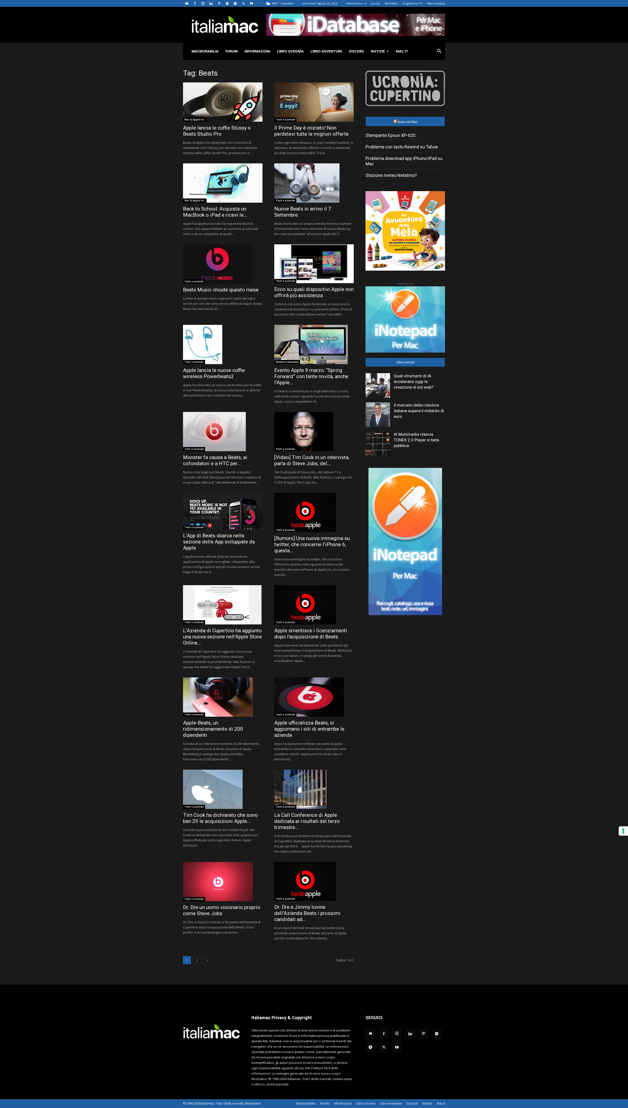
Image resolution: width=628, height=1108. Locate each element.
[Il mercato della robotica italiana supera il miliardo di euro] (378, 414)
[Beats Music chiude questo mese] (222, 264)
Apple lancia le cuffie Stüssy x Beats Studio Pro (216, 131)
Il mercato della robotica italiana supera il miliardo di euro (419, 411)
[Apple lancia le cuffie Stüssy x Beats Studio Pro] (222, 102)
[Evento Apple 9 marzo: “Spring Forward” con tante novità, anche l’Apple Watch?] (314, 344)
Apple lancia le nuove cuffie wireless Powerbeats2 (214, 373)
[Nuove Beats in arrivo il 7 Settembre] (314, 183)
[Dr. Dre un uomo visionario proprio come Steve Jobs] (222, 881)
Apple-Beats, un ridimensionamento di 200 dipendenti (213, 729)
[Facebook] (194, 3)
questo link (259, 1041)
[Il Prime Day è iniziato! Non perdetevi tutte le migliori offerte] (314, 102)
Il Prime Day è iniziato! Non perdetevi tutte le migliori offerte (311, 131)
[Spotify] (227, 3)
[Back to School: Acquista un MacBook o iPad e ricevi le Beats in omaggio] (222, 183)
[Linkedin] (211, 3)
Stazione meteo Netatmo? (391, 175)
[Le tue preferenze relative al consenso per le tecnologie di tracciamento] (623, 831)
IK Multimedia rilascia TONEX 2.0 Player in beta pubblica (416, 440)
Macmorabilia (436, 3)
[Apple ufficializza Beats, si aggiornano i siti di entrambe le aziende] (314, 697)
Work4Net (391, 3)
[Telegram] (235, 3)
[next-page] (207, 960)
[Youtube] (251, 3)
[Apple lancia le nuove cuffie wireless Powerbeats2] (222, 344)
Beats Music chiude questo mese (221, 290)
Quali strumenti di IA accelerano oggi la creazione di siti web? (413, 381)
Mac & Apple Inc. (194, 119)
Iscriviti (375, 3)
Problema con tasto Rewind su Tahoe (402, 146)
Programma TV (412, 3)
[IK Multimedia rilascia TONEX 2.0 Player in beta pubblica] (378, 444)
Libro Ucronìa (290, 51)
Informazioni (354, 3)
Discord (356, 51)
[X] (243, 3)
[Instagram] (203, 3)
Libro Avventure (326, 51)
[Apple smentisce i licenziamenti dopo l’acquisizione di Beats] (314, 604)
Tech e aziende (285, 119)
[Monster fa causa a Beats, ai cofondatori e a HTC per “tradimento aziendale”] (222, 431)
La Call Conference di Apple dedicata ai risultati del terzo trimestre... (307, 821)
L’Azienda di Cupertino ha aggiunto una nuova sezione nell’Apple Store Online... (222, 637)
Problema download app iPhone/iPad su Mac (404, 161)
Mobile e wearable (287, 362)
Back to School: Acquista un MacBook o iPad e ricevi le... (215, 212)
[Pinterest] (219, 3)
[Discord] (186, 3)
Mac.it (402, 51)
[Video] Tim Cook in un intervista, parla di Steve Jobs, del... (311, 460)
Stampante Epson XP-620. (391, 135)
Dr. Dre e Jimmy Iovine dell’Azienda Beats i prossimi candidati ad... (307, 913)
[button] (439, 51)
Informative (253, 1103)
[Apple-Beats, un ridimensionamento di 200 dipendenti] (222, 697)
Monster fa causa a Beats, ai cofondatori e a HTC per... (215, 460)
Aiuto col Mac (407, 121)
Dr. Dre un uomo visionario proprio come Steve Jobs (221, 910)
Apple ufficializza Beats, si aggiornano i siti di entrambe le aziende (309, 729)
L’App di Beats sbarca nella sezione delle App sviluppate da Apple (219, 542)
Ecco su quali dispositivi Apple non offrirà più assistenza (314, 292)
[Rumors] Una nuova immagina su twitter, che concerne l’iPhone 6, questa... (312, 544)
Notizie (378, 51)
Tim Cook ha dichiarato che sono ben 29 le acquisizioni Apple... (220, 818)
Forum (231, 51)
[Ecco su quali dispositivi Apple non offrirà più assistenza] (314, 263)
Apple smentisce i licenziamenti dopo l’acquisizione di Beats (310, 634)
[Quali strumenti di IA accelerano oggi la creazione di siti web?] (378, 385)
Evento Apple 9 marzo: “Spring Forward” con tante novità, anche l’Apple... (311, 376)
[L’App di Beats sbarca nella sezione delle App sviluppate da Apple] (222, 511)
